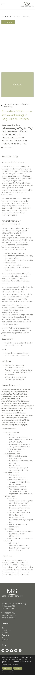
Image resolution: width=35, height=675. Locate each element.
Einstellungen (6, 664)
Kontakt (4, 640)
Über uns (5, 635)
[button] (6, 16)
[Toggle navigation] (3, 4)
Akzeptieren (7, 668)
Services (4, 633)
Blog (3, 637)
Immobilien (6, 630)
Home (3, 628)
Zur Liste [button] (16, 16)
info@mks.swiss (7, 618)
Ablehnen (18, 668)
